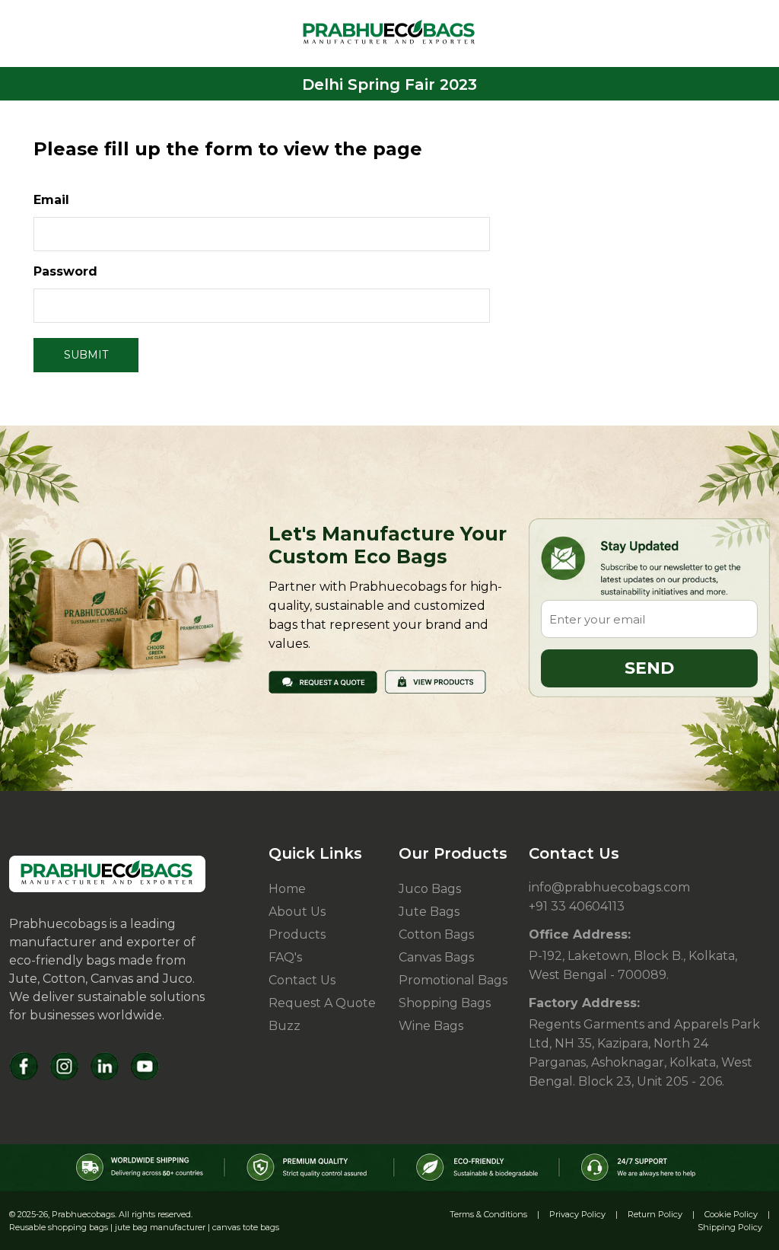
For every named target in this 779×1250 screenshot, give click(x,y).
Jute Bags (429, 911)
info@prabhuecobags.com (609, 887)
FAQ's (285, 957)
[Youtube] (145, 1066)
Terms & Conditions (488, 1214)
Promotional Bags (453, 980)
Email (51, 200)
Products (297, 934)
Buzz (284, 1026)
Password (65, 271)
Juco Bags (430, 889)
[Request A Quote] (323, 681)
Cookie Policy (731, 1214)
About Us (297, 911)
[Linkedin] (104, 1066)
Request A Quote (322, 1003)
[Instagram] (64, 1066)
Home (287, 889)
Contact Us (302, 980)
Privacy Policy (577, 1214)
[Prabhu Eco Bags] (107, 874)
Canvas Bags (436, 957)
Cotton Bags (436, 934)
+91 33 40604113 (577, 906)
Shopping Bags (445, 1003)
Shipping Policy (730, 1227)
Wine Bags (431, 1026)
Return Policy (655, 1214)
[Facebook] (24, 1066)
